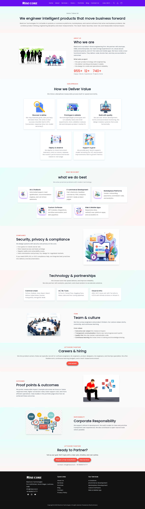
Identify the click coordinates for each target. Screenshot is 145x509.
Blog (58, 488)
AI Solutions (92, 480)
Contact (60, 490)
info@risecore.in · (70, 465)
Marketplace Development (98, 485)
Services (60, 483)
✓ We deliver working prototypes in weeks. (89, 64)
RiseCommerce (93, 505)
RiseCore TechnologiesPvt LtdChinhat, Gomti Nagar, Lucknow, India (40, 484)
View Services (84, 460)
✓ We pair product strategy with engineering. (90, 62)
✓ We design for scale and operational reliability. (91, 66)
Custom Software (94, 488)
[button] (65, 3)
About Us (60, 480)
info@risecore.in (32, 489)
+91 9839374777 (82, 465)
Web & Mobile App (94, 490)
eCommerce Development (97, 483)
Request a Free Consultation (66, 460)
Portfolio (60, 485)
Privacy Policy (62, 492)
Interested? (72, 363)
